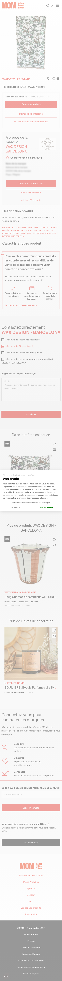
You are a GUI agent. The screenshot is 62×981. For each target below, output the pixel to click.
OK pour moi (46, 507)
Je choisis (15, 507)
